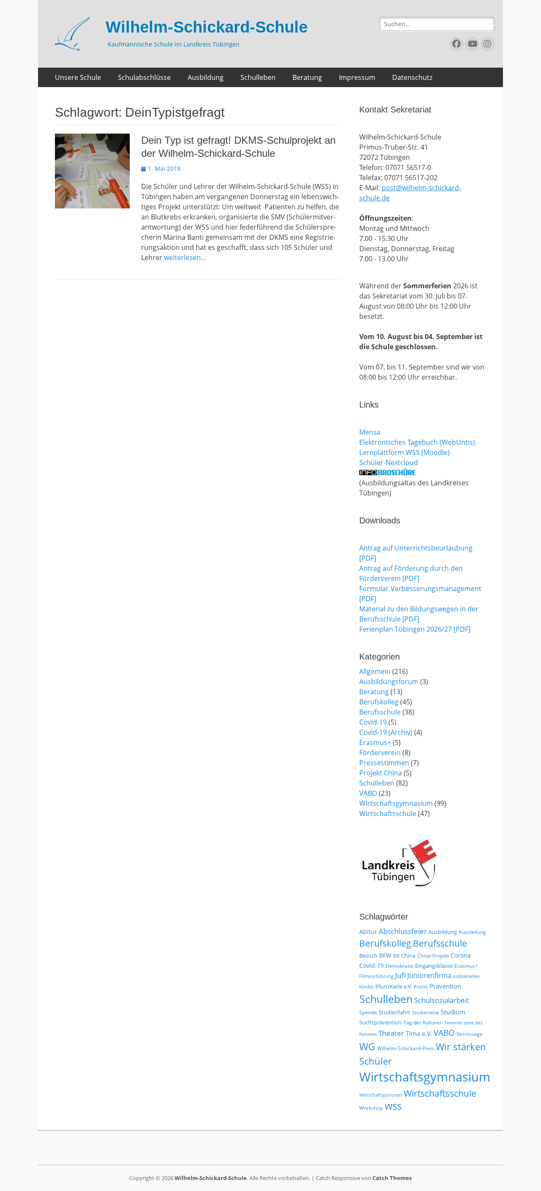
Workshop (371, 1108)
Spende (368, 1012)
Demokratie (399, 965)
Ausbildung (206, 77)
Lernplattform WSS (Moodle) (404, 452)
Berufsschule (380, 712)
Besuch (368, 955)
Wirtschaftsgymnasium (396, 803)
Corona (461, 955)
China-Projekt (433, 955)
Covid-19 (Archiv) (386, 732)
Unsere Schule (78, 77)
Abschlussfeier (403, 931)
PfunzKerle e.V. (393, 986)
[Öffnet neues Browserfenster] (387, 472)
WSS (393, 1106)
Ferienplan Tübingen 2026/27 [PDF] (414, 629)
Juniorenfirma (429, 975)
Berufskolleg (379, 701)
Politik (421, 987)
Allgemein (375, 671)
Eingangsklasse (434, 965)
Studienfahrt (394, 1012)
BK (396, 955)
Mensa (369, 432)
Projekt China (380, 773)
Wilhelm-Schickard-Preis (405, 1048)
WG (367, 1046)
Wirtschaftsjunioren (380, 1095)
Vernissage (469, 1034)
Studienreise (425, 1013)
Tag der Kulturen (423, 1022)
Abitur (368, 932)
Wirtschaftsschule (387, 813)
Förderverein (380, 752)
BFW (385, 955)
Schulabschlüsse (144, 77)
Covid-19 (373, 722)
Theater (391, 1033)
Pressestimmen (384, 762)
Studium (453, 1012)
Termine (453, 1023)
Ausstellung (472, 932)
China (408, 955)
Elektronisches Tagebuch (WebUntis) (417, 442)
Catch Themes (392, 1178)
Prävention (445, 986)
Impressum (357, 77)
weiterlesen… (185, 257)
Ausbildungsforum (388, 681)
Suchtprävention (380, 1022)
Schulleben (258, 77)
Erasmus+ (375, 742)
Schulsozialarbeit (441, 1000)
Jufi (400, 975)
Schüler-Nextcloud (388, 462)
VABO (368, 793)
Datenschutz (412, 77)
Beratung (307, 77)
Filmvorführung (376, 976)
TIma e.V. (419, 1033)
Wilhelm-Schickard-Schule (207, 27)
